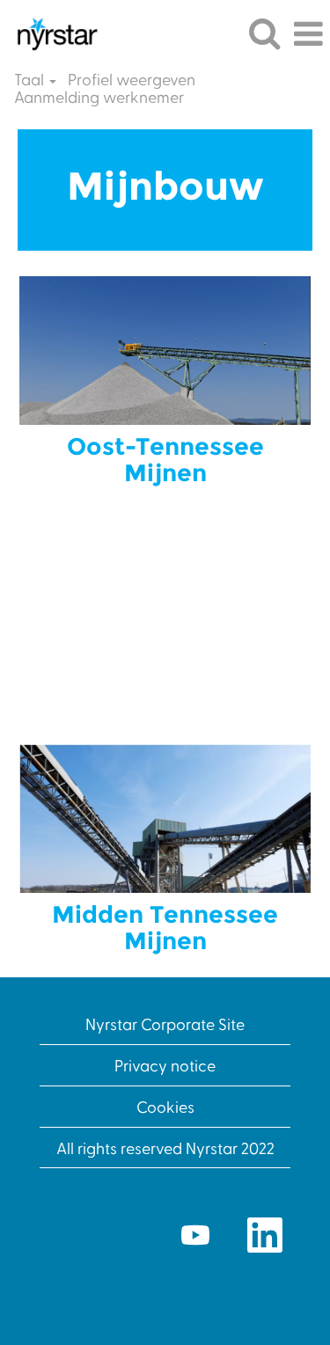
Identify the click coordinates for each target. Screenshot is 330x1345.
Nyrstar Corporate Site (165, 1023)
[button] (308, 34)
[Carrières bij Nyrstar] (50, 31)
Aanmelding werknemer (99, 97)
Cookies (165, 1106)
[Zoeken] (264, 33)
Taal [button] (31, 79)
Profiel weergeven (131, 79)
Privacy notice (165, 1065)
